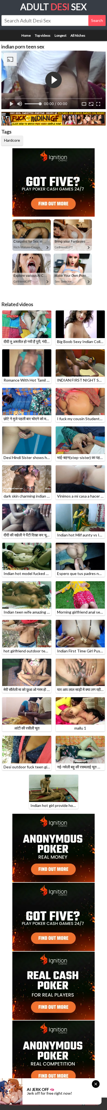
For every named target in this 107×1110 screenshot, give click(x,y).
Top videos (42, 35)
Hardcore (12, 140)
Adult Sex (53, 6)
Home (26, 35)
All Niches (78, 35)
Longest (60, 35)
